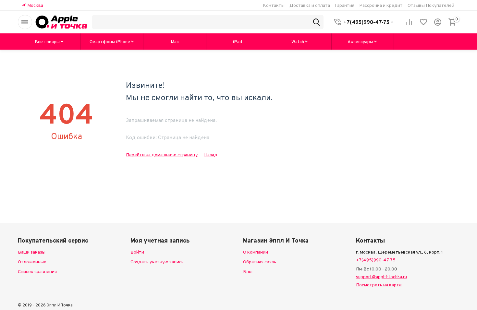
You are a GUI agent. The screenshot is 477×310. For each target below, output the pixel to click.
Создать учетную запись (157, 261)
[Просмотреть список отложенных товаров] (423, 22)
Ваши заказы (31, 252)
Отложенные (32, 261)
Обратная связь (259, 261)
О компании (255, 252)
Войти (137, 252)
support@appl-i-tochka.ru (381, 276)
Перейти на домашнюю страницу (162, 154)
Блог (248, 271)
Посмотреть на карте (379, 284)
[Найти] (316, 22)
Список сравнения (37, 271)
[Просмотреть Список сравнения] (409, 22)
